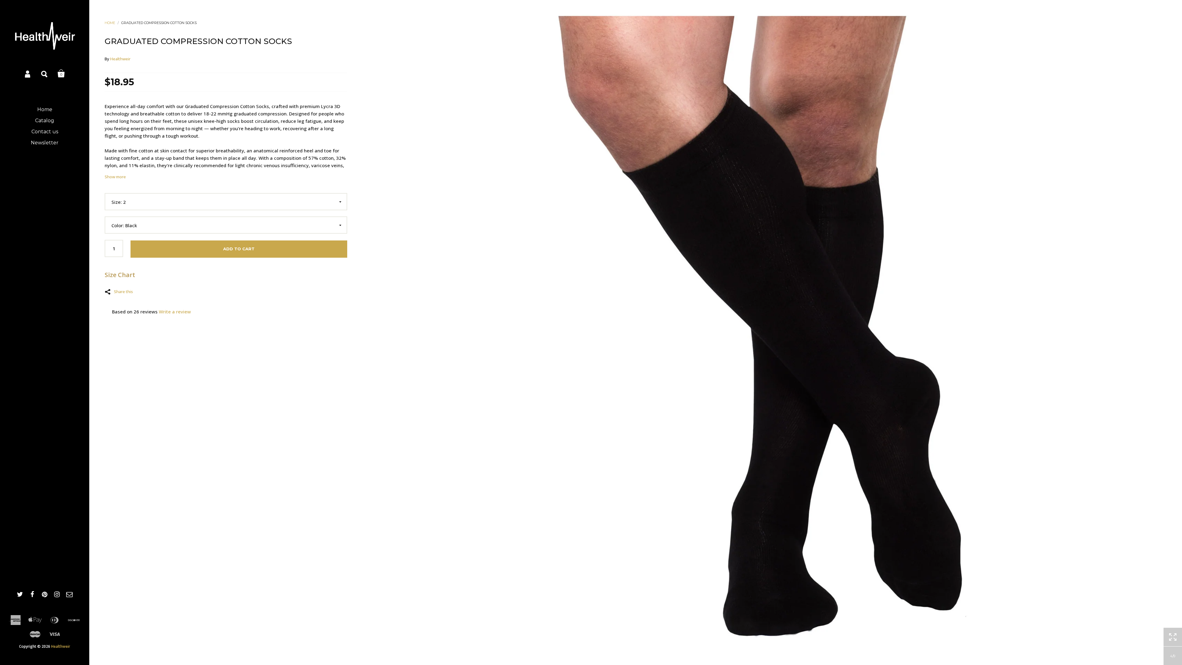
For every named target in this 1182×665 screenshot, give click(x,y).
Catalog (44, 120)
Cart (61, 73)
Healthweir (60, 646)
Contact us (44, 132)
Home (44, 109)
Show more (115, 177)
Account (28, 73)
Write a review (175, 311)
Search (44, 73)
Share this (123, 291)
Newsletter (44, 143)
